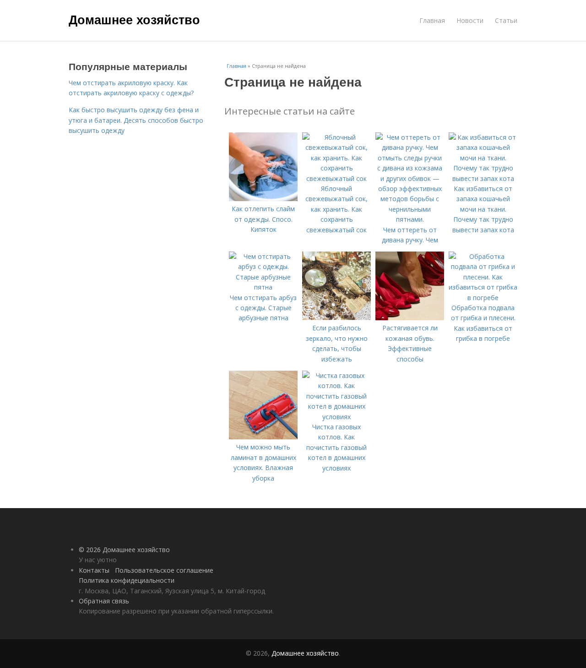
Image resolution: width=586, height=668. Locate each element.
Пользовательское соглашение (164, 570)
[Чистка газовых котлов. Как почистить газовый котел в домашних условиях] (336, 416)
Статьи (506, 20)
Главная (432, 20)
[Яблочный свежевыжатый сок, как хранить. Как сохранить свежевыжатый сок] (336, 178)
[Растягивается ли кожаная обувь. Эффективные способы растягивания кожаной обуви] (409, 317)
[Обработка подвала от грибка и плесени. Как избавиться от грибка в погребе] (483, 297)
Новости (469, 20)
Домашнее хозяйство (134, 19)
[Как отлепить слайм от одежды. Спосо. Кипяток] (263, 198)
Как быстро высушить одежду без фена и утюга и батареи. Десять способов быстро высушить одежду (136, 120)
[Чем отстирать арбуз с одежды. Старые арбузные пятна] (263, 287)
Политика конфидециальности (126, 580)
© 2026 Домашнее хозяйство (124, 549)
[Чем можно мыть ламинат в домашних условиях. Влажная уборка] (263, 437)
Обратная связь (104, 601)
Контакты (94, 570)
